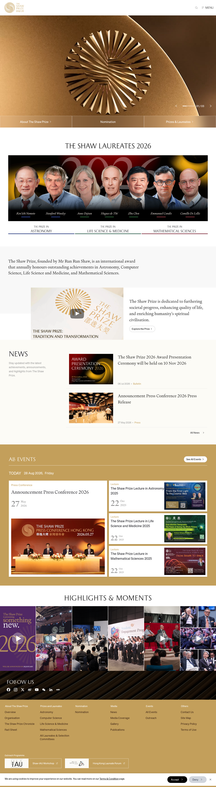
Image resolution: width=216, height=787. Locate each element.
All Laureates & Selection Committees (54, 737)
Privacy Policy (189, 723)
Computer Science (51, 718)
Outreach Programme (15, 755)
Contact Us (187, 712)
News (113, 712)
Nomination (108, 122)
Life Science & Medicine (54, 723)
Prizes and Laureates (51, 706)
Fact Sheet (11, 729)
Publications (117, 729)
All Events (151, 712)
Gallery (114, 723)
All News (195, 432)
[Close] (210, 779)
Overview (10, 712)
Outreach (151, 718)
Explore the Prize (141, 328)
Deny (195, 779)
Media (114, 706)
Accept (175, 779)
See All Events (193, 459)
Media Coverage (120, 718)
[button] (77, 314)
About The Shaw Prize (16, 706)
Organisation (12, 718)
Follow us (20, 682)
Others (184, 706)
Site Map (186, 718)
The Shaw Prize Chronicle (20, 723)
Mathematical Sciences (53, 729)
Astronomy (46, 712)
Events (149, 706)
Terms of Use (188, 729)
